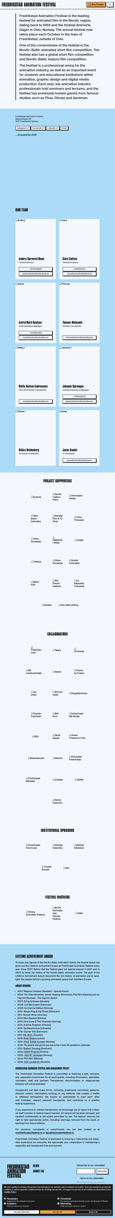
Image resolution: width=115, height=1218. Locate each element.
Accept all (57, 1212)
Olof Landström (32, 1061)
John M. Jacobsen (33, 1055)
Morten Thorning (31, 1048)
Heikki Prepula (32, 1051)
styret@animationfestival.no (60, 1132)
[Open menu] (110, 4)
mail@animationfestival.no (28, 1132)
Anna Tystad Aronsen (34, 1041)
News (36, 1166)
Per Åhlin (27, 1035)
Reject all (93, 1212)
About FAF (38, 1171)
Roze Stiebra (30, 1038)
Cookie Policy (10, 1192)
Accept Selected (21, 1212)
